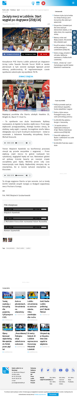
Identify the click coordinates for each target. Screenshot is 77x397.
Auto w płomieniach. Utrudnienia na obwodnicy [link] (20, 306)
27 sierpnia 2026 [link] (8, 320)
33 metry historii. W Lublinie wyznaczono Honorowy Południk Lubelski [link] (32, 341)
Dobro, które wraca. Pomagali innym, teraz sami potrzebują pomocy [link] (63, 114)
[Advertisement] (26, 267)
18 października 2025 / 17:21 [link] (10, 24)
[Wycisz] (39, 209)
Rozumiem (53, 394)
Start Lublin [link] (20, 248)
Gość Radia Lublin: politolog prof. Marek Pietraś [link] (45, 306)
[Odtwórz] (7, 209)
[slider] (44, 209)
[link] (4, 3)
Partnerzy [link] (33, 368)
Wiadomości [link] (8, 297)
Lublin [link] (28, 248)
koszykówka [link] (10, 248)
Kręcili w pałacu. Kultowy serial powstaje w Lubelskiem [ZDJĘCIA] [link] (63, 47)
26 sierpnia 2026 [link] (8, 352)
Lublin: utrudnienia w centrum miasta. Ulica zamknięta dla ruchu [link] (32, 309)
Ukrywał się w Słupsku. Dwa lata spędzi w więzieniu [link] (45, 338)
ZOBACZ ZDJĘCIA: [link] (26, 76)
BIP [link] (31, 374)
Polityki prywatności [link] (40, 394)
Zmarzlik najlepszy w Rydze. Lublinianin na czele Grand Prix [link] (64, 137)
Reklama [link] (33, 370)
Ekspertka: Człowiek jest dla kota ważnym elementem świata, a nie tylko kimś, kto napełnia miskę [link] (63, 30)
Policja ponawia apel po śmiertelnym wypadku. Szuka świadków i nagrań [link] (63, 107)
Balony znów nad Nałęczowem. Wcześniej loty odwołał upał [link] (62, 40)
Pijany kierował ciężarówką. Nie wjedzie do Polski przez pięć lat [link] (7, 341)
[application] (26, 209)
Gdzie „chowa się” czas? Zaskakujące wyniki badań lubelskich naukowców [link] (63, 65)
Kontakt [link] (33, 372)
